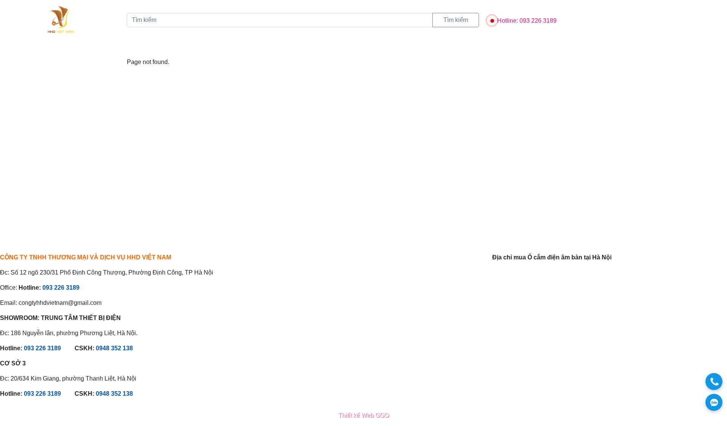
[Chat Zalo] (713, 402)
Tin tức (150, 47)
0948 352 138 (114, 348)
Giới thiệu (74, 47)
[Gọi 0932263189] (713, 381)
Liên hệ (227, 47)
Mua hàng (263, 47)
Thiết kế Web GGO (363, 415)
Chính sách (188, 47)
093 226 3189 (61, 287)
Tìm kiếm (455, 20)
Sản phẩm (114, 47)
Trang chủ (33, 47)
